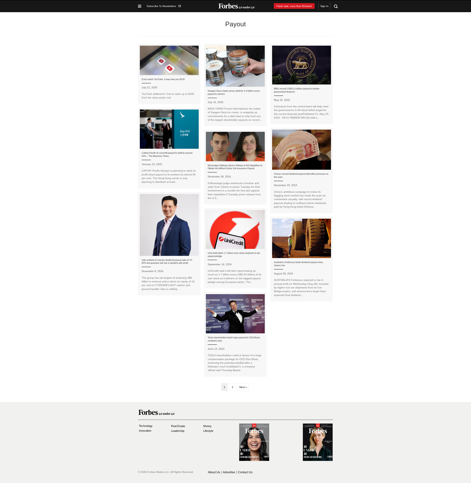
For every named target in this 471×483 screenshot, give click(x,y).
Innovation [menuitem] (145, 430)
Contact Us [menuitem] (245, 472)
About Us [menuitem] (214, 472)
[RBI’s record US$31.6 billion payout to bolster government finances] (301, 84)
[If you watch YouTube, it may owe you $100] (169, 74)
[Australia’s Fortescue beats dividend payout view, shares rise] (301, 259)
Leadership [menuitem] (177, 430)
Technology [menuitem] (146, 425)
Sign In (324, 6)
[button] (164, 6)
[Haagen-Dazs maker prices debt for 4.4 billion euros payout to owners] (235, 85)
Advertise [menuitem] (229, 472)
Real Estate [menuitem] (178, 426)
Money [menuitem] (207, 426)
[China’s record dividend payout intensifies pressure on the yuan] (301, 170)
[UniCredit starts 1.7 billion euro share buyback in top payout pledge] (235, 248)
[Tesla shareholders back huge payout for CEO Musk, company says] (235, 334)
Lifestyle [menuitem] (208, 430)
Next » (243, 387)
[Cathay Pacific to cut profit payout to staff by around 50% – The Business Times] (169, 148)
